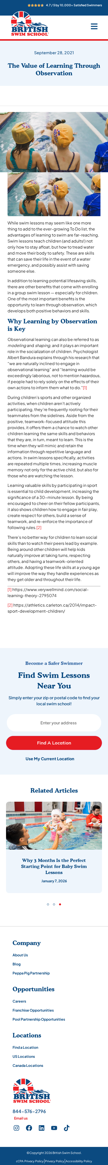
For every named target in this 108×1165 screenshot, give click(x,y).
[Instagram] (16, 1128)
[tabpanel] (54, 847)
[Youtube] (54, 1128)
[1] (85, 387)
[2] (38, 527)
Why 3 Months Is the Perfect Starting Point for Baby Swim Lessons (54, 866)
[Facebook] (29, 1128)
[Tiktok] (66, 1128)
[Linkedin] (41, 1128)
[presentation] (48, 904)
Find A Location (54, 743)
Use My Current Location (50, 758)
